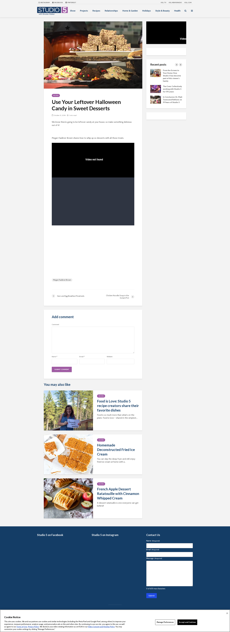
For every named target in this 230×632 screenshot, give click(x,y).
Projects (84, 10)
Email (82, 356)
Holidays (146, 10)
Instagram (45, 2)
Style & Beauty (162, 10)
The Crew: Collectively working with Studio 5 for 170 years (172, 89)
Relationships (111, 10)
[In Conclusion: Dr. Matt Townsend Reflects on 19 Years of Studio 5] (155, 99)
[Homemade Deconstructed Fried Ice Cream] (68, 454)
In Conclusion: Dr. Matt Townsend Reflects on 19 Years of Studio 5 (172, 100)
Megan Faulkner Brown (62, 280)
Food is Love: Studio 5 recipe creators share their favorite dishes (118, 405)
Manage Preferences (165, 622)
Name (54, 356)
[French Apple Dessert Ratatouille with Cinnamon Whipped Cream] (68, 498)
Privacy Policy (33, 627)
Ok (227, 613)
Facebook (58, 2)
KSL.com (188, 2)
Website (109, 356)
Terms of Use (21, 627)
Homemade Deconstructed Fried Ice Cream (116, 449)
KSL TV (163, 2)
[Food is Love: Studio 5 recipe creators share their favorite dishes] (68, 410)
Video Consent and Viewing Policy (101, 627)
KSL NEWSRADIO (175, 2)
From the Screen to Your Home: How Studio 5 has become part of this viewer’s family (172, 75)
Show (72, 10)
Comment (55, 324)
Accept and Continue (187, 622)
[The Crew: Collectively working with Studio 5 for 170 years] (155, 89)
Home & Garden (130, 10)
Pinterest (71, 2)
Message (154, 558)
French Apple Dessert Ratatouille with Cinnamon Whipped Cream (118, 493)
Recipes (96, 10)
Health (177, 10)
